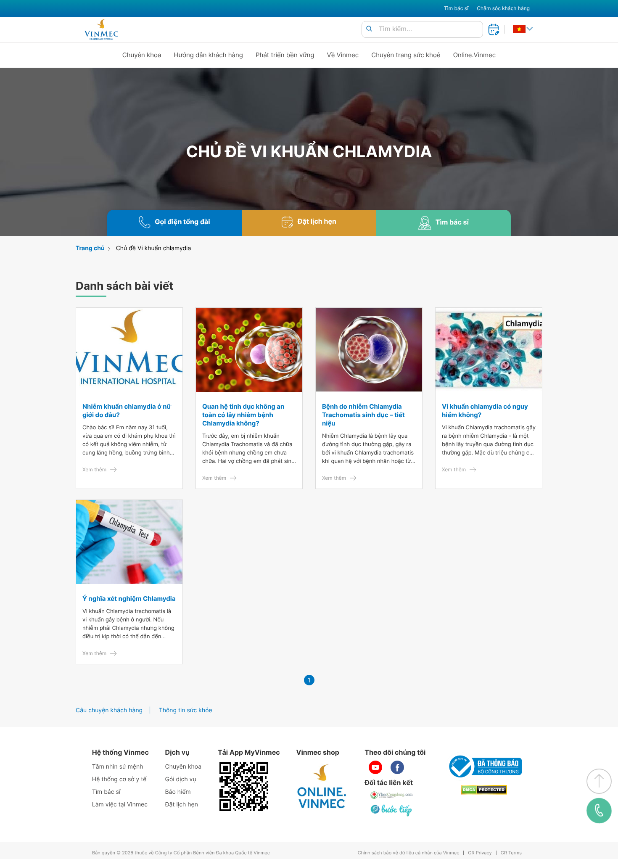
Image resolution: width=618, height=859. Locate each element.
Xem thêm (94, 469)
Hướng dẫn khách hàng (208, 55)
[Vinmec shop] (322, 787)
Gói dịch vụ (180, 779)
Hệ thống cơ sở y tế (119, 779)
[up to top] (599, 781)
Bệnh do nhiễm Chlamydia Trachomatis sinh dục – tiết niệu (363, 414)
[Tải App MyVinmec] (244, 787)
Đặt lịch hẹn (181, 804)
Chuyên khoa (141, 55)
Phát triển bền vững (285, 55)
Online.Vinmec (474, 55)
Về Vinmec (343, 55)
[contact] (599, 810)
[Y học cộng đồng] (392, 795)
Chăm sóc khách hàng (503, 8)
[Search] (369, 29)
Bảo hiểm (178, 792)
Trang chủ (90, 248)
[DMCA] (484, 790)
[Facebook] (397, 767)
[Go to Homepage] (101, 29)
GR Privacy (479, 853)
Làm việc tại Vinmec (120, 804)
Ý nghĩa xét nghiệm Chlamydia (129, 599)
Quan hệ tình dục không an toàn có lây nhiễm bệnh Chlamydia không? (243, 414)
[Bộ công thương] (484, 766)
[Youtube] (375, 767)
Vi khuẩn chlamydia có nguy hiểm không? (485, 410)
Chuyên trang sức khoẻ (405, 55)
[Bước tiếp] (392, 810)
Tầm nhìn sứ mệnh (117, 766)
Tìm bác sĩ (456, 8)
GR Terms (511, 853)
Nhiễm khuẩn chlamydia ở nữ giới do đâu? (126, 410)
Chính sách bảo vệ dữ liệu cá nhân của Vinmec (409, 853)
